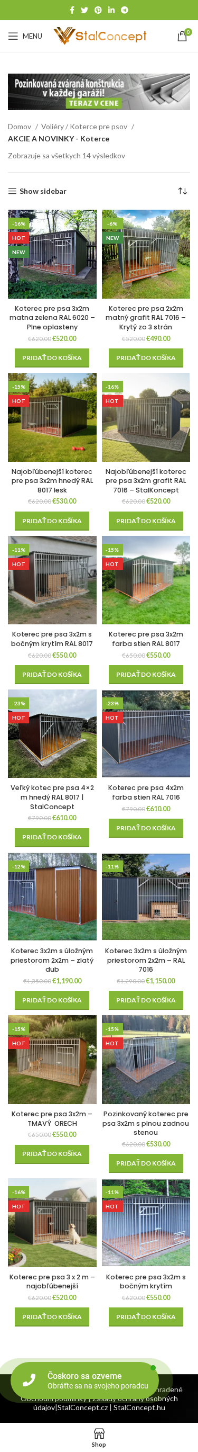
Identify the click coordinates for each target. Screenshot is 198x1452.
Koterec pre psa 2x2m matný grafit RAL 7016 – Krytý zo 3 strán (146, 317)
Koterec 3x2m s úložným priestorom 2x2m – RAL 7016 (146, 960)
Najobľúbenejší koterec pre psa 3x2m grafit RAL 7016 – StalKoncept (146, 481)
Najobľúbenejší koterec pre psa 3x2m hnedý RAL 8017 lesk (52, 481)
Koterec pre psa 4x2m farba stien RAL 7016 (146, 792)
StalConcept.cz (83, 1407)
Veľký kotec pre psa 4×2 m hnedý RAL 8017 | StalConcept (52, 797)
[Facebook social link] (72, 10)
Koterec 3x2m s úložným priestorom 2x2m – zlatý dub (52, 960)
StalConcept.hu (139, 1407)
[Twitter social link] (84, 10)
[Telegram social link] (124, 10)
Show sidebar (43, 191)
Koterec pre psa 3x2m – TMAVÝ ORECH (52, 1118)
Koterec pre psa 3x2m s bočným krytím (146, 1281)
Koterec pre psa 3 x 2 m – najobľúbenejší (52, 1281)
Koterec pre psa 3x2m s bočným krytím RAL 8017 (52, 639)
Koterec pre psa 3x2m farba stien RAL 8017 (146, 639)
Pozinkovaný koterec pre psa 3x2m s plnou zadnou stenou (145, 1123)
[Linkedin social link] (111, 10)
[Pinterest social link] (98, 10)
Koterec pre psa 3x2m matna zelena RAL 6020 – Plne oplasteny (52, 317)
